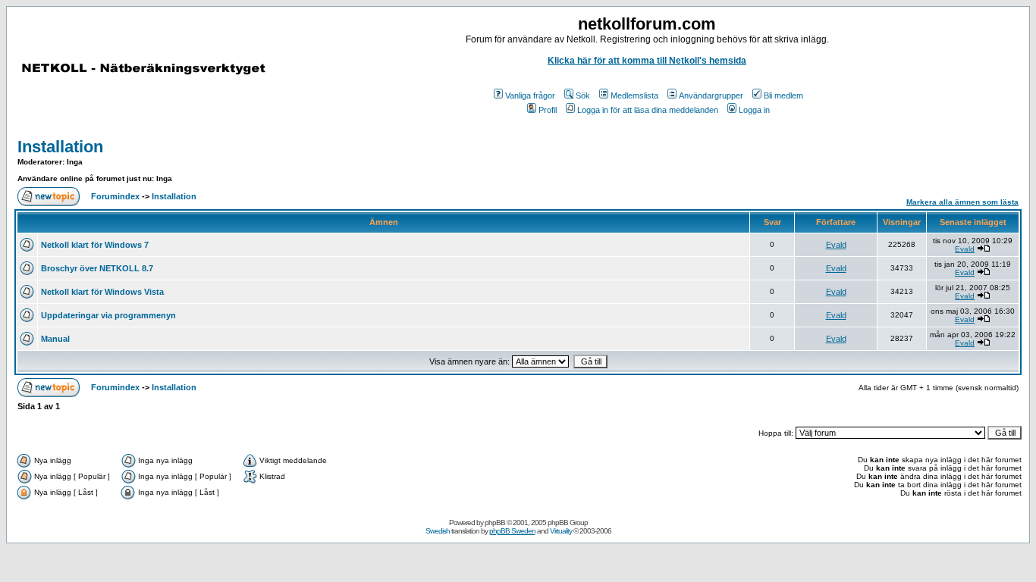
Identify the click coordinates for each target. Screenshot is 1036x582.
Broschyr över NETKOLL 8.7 (97, 268)
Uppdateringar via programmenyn (108, 315)
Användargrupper (711, 95)
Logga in (754, 109)
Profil (547, 109)
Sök (583, 95)
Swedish (437, 531)
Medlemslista (634, 95)
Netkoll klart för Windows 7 (95, 244)
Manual (55, 338)
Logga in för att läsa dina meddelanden (647, 109)
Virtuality (561, 531)
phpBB (495, 522)
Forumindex (115, 196)
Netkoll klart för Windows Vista (102, 291)
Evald (836, 244)
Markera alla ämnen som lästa (962, 202)
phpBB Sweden (512, 531)
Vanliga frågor (530, 95)
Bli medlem (783, 95)
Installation (60, 146)
